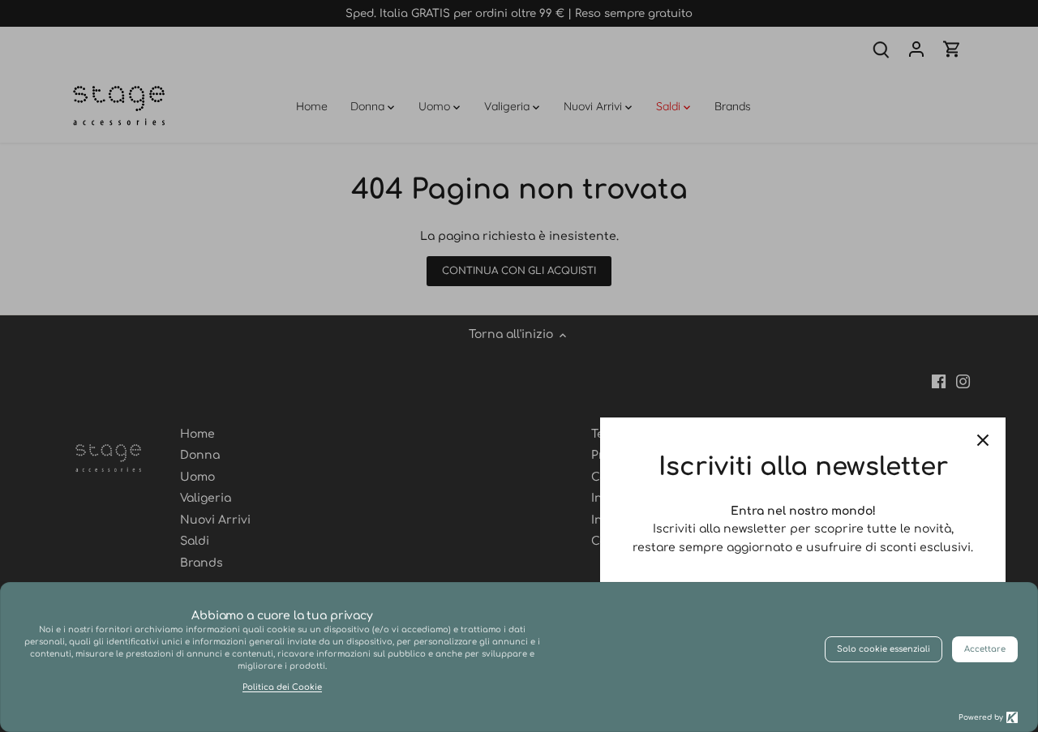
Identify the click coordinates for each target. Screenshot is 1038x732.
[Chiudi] (983, 440)
